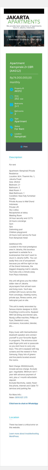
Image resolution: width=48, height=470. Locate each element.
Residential (20, 37)
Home (8, 37)
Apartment (35, 37)
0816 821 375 (21, 397)
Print (24, 146)
